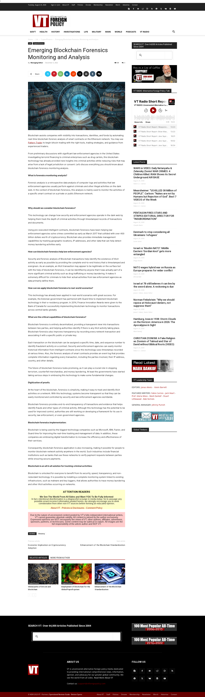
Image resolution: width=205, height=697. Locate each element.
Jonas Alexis (146, 387)
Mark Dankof (155, 396)
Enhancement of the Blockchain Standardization (102, 545)
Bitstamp (41, 534)
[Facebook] (133, 9)
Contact (135, 5)
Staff (73, 5)
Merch (118, 5)
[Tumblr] (92, 74)
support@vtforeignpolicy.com (91, 683)
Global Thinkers (140, 430)
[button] (173, 32)
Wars (108, 31)
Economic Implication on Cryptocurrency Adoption (47, 546)
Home (30, 39)
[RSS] (152, 9)
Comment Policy (94, 508)
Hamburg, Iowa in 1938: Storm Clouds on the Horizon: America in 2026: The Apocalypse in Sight (154, 322)
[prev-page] (30, 595)
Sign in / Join (55, 5)
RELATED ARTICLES (38, 558)
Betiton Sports (76, 694)
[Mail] (138, 9)
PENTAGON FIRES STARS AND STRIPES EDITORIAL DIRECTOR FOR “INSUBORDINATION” (153, 215)
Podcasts (131, 31)
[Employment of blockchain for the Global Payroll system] (76, 573)
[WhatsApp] (60, 74)
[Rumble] (147, 9)
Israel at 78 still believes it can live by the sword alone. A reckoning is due (154, 285)
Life (86, 31)
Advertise (126, 5)
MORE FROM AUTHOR (60, 558)
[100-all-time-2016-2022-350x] (154, 644)
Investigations (72, 31)
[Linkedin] (67, 74)
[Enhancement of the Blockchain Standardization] (110, 573)
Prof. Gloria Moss (140, 396)
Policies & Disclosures (73, 508)
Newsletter (109, 5)
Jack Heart (169, 393)
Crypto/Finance (47, 39)
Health (43, 31)
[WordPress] (170, 9)
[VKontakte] (166, 9)
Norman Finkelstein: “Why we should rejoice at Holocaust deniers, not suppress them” (153, 302)
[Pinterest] (54, 74)
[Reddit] (143, 9)
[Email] (80, 74)
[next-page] (34, 595)
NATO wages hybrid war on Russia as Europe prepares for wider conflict (154, 269)
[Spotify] (156, 9)
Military (96, 31)
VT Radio (144, 31)
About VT (65, 5)
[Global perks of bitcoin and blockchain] (43, 573)
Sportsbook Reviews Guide (59, 694)
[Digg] (99, 74)
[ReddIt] (73, 74)
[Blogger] (129, 9)
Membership (98, 5)
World (118, 31)
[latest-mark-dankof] (153, 371)
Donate (88, 5)
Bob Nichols (148, 399)
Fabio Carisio (157, 393)
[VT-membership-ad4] (154, 82)
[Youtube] (175, 9)
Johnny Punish (158, 404)
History (55, 31)
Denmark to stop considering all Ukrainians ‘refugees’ (151, 234)
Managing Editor (37, 63)
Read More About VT (103, 677)
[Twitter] (161, 9)
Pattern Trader (35, 142)
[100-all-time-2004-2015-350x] (154, 630)
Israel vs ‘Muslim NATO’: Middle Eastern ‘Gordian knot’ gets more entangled (152, 251)
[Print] (86, 74)
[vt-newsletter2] (153, 421)
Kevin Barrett (160, 387)
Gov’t (33, 31)
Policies (80, 5)
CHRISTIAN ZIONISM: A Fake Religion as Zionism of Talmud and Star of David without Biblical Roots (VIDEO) (154, 341)
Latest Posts (139, 162)
